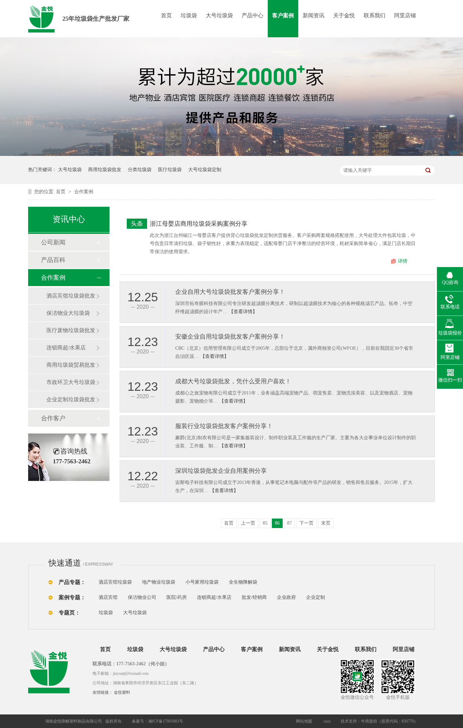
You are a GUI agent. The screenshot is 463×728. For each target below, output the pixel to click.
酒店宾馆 (108, 597)
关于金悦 (344, 15)
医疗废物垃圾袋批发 (70, 330)
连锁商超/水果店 (66, 347)
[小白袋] (268, 582)
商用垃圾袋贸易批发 (70, 365)
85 (265, 523)
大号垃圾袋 (219, 15)
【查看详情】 (243, 311)
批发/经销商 (254, 597)
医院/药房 (176, 597)
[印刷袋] (281, 582)
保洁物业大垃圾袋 (68, 313)
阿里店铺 (405, 15)
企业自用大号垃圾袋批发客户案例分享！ (230, 291)
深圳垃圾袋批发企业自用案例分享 (221, 470)
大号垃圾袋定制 (204, 169)
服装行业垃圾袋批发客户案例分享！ (224, 426)
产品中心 (252, 15)
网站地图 (304, 721)
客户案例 (283, 15)
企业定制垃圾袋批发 (70, 399)
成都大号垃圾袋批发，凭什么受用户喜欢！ (233, 381)
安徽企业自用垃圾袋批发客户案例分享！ (230, 336)
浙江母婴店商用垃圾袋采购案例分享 (198, 223)
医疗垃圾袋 (170, 169)
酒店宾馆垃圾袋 (115, 582)
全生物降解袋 (243, 582)
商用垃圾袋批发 (104, 169)
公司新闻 (53, 242)
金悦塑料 (122, 692)
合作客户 (53, 418)
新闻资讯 (313, 15)
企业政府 (286, 597)
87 (289, 523)
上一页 (248, 523)
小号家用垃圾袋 (202, 582)
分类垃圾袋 (140, 169)
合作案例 (83, 191)
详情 (402, 261)
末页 (325, 523)
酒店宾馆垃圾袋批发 (70, 296)
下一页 (306, 523)
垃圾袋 (189, 15)
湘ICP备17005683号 (165, 721)
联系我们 (374, 15)
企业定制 (315, 597)
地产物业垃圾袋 (158, 582)
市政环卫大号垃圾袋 (70, 382)
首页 (166, 15)
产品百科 (53, 260)
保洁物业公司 (142, 597)
